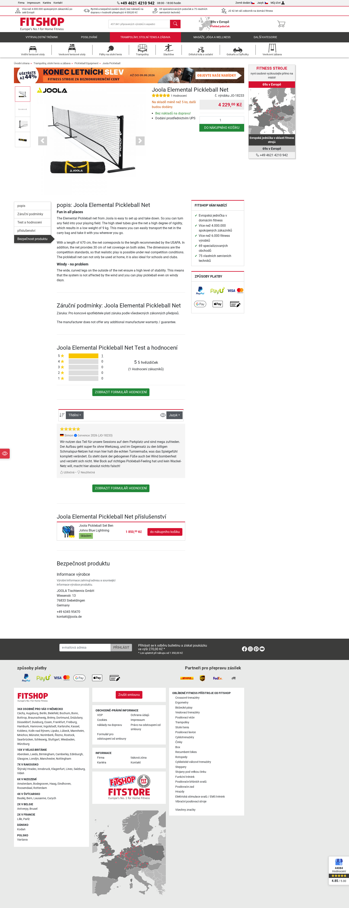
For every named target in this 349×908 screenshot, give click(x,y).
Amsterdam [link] (24, 783)
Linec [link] (69, 769)
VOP (100, 715)
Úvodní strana (21, 63)
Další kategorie (265, 37)
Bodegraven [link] (40, 783)
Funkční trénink (184, 777)
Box (177, 747)
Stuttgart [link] (54, 739)
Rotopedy (181, 757)
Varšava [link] (22, 839)
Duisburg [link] (37, 722)
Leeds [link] (34, 754)
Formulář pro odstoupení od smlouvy (111, 736)
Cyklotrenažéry (184, 737)
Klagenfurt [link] (58, 769)
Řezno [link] (59, 735)
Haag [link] (52, 783)
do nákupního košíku (221, 128)
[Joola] (52, 90)
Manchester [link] (47, 758)
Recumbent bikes (186, 752)
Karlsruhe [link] (64, 726)
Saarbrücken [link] (25, 739)
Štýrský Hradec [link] (26, 769)
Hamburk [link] (23, 726)
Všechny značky (185, 810)
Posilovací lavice (185, 732)
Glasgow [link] (22, 758)
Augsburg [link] (32, 713)
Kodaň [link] (21, 829)
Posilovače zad (184, 786)
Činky (178, 742)
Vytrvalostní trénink (42, 37)
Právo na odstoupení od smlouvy (146, 727)
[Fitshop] (42, 24)
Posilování (89, 37)
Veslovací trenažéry (187, 712)
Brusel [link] (33, 808)
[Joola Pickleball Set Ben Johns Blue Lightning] (68, 532)
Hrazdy (179, 791)
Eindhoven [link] (64, 783)
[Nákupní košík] (282, 24)
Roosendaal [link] (24, 788)
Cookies (102, 720)
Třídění (73, 415)
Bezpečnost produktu (32, 239)
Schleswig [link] (40, 739)
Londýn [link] (34, 758)
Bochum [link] (65, 713)
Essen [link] (48, 722)
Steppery (180, 767)
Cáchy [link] (21, 713)
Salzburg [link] (79, 769)
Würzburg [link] (23, 744)
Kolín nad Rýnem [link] (38, 731)
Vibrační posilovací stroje (190, 801)
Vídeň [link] (20, 773)
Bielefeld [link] (53, 713)
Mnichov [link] (22, 735)
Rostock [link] (69, 735)
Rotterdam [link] (40, 788)
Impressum (33, 2)
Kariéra (47, 2)
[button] (22, 94)
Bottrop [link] (22, 717)
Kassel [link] (75, 726)
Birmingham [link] (46, 754)
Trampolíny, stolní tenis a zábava (145, 37)
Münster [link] (34, 735)
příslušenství (26, 231)
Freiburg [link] (71, 722)
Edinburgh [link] (76, 754)
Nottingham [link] (63, 758)
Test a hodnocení (29, 222)
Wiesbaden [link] (68, 739)
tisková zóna (139, 757)
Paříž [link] (26, 819)
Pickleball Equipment (86, 63)
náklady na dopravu (109, 725)
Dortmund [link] (62, 717)
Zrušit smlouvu (129, 695)
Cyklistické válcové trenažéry (193, 762)
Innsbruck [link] (44, 769)
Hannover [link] (36, 726)
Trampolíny (182, 722)
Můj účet (276, 2)
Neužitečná (87, 472)
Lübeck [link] (64, 731)
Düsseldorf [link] (24, 722)
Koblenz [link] (22, 731)
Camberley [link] (62, 754)
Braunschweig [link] (37, 717)
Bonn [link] (74, 713)
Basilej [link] (21, 798)
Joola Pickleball (111, 63)
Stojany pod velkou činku (190, 772)
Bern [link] (29, 798)
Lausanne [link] (40, 798)
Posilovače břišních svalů (191, 781)
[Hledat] (175, 24)
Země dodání (242, 2)
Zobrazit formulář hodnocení (121, 392)
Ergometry (181, 702)
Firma (21, 2)
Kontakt (58, 2)
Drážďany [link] (76, 717)
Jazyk (260, 2)
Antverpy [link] (22, 808)
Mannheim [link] (77, 731)
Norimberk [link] (47, 735)
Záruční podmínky (30, 214)
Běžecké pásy (183, 707)
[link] (200, 291)
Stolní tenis (182, 727)
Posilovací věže (184, 717)
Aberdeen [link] (23, 754)
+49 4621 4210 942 (273, 155)
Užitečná (69, 472)
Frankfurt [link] (59, 722)
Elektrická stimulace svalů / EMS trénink (200, 796)
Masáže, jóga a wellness (211, 37)
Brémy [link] (51, 717)
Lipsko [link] (55, 731)
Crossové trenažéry (187, 697)
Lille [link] (19, 819)
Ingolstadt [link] (49, 726)
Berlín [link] (43, 713)
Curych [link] (51, 798)
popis (21, 206)
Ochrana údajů (140, 715)
